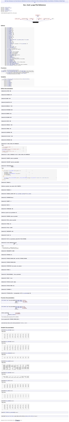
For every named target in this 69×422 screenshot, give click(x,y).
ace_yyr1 (8, 80)
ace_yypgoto (9, 84)
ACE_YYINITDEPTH (10, 60)
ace (34, 2)
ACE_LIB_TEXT (33, 177)
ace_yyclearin (9, 49)
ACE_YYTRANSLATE (10, 43)
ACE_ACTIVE (9, 35)
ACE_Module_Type (3, 71)
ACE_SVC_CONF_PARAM (12, 177)
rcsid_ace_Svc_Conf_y (10, 416)
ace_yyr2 (8, 81)
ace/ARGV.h (6, 8)
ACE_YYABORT (9, 52)
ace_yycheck (9, 86)
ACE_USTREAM (9, 32)
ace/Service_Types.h (8, 10)
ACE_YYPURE (9, 45)
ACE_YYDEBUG (9, 40)
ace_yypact (8, 83)
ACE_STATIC (9, 29)
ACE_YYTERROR (9, 56)
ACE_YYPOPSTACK (10, 65)
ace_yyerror (9, 73)
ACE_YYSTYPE (4, 149)
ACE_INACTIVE (9, 36)
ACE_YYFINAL (9, 41)
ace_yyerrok (9, 48)
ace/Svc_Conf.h (7, 7)
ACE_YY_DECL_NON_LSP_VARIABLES (13, 63)
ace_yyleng (21, 39)
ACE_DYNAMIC (9, 28)
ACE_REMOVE (9, 31)
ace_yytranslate (23, 43)
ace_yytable (9, 85)
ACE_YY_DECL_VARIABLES (11, 64)
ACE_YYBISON (9, 27)
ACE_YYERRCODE (10, 57)
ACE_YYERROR (9, 53)
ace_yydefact (9, 82)
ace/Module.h (7, 9)
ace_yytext (18, 39)
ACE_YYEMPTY (12, 170)
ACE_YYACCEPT (9, 51)
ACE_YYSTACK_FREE (10, 47)
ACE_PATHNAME (9, 37)
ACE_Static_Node (14, 71)
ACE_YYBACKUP (9, 55)
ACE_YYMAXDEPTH (10, 61)
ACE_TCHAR (23, 71)
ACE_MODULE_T (9, 33)
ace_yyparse (9, 72)
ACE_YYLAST (9, 44)
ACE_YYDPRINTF (9, 59)
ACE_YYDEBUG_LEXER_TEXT (11, 39)
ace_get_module (9, 71)
